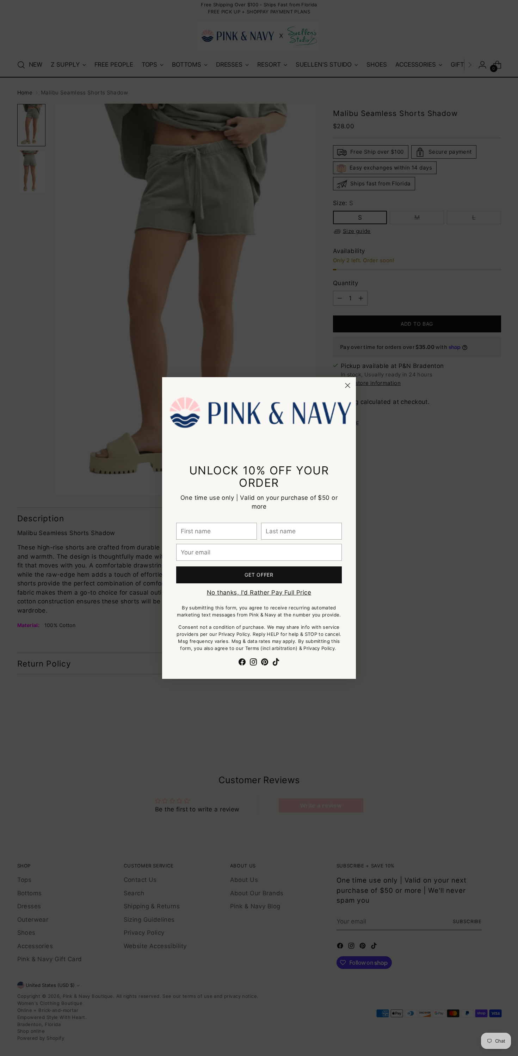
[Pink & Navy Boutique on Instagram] (253, 663)
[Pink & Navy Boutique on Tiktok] (276, 663)
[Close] (347, 385)
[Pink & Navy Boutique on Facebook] (242, 663)
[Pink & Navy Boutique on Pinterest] (264, 663)
